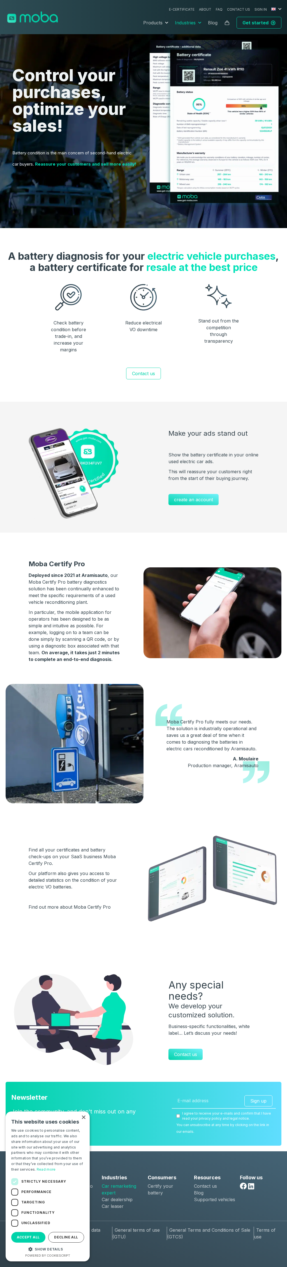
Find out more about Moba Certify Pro (70, 907)
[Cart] (227, 22)
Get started (255, 22)
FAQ (219, 9)
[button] (47, 1249)
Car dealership (117, 1199)
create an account (193, 499)
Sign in (260, 9)
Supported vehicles (214, 1199)
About (205, 9)
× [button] (83, 1117)
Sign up (258, 1101)
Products (153, 22)
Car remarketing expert (119, 1189)
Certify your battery (160, 1189)
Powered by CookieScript (47, 1255)
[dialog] (48, 1186)
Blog (212, 22)
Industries (185, 22)
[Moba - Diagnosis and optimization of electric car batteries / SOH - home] (32, 17)
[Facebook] (243, 1186)
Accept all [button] (28, 1237)
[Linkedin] (251, 1186)
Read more (46, 1169)
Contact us (238, 9)
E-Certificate (182, 9)
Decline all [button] (66, 1237)
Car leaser (113, 1206)
